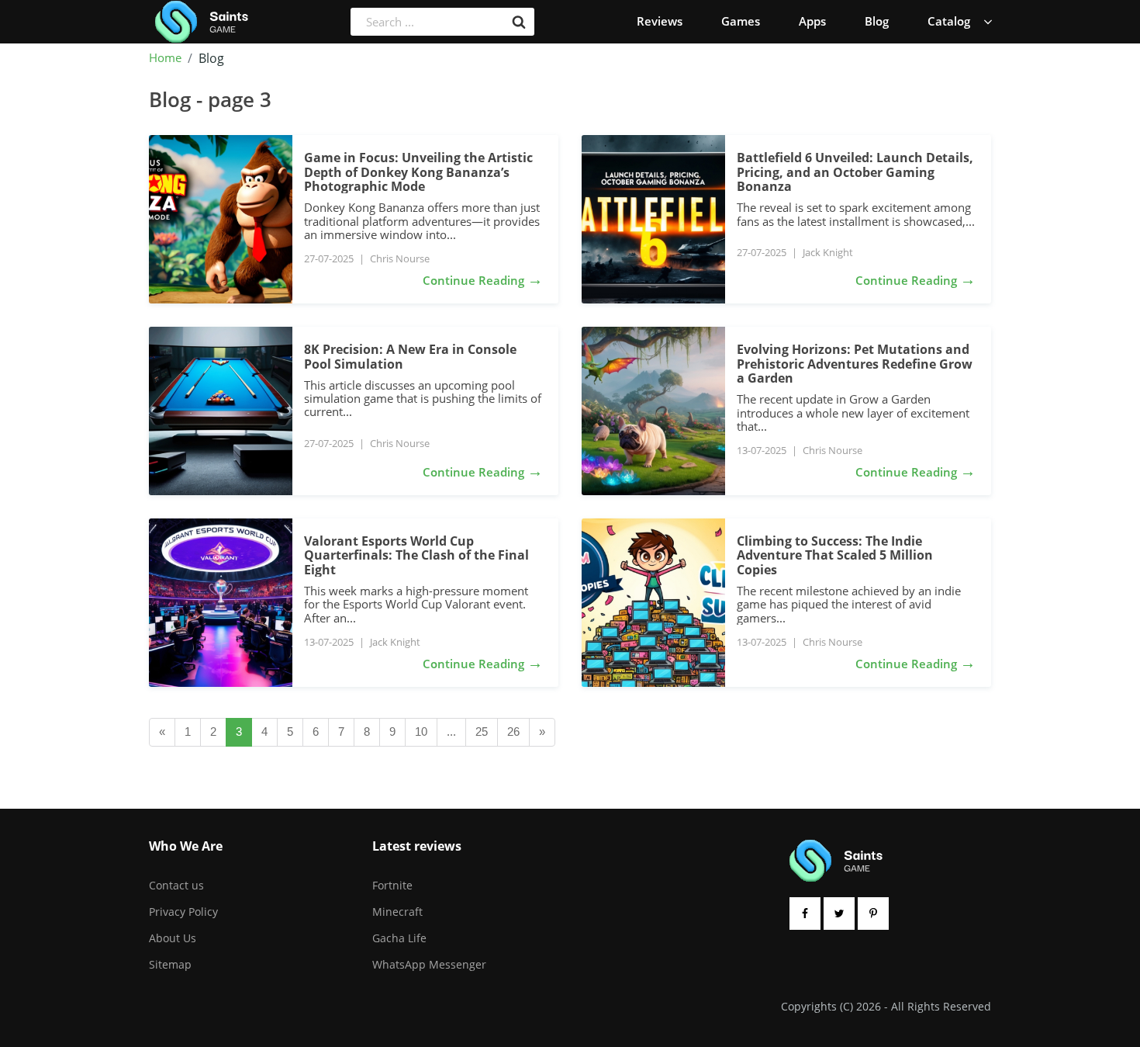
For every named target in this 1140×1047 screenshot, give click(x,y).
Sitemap (170, 964)
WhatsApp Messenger (429, 964)
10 (421, 731)
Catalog (949, 21)
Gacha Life (399, 938)
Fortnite (392, 885)
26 (513, 731)
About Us (172, 938)
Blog (877, 21)
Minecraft (397, 911)
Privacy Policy (183, 911)
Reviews (659, 21)
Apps (812, 21)
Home (165, 58)
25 (481, 731)
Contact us (176, 885)
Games (740, 21)
